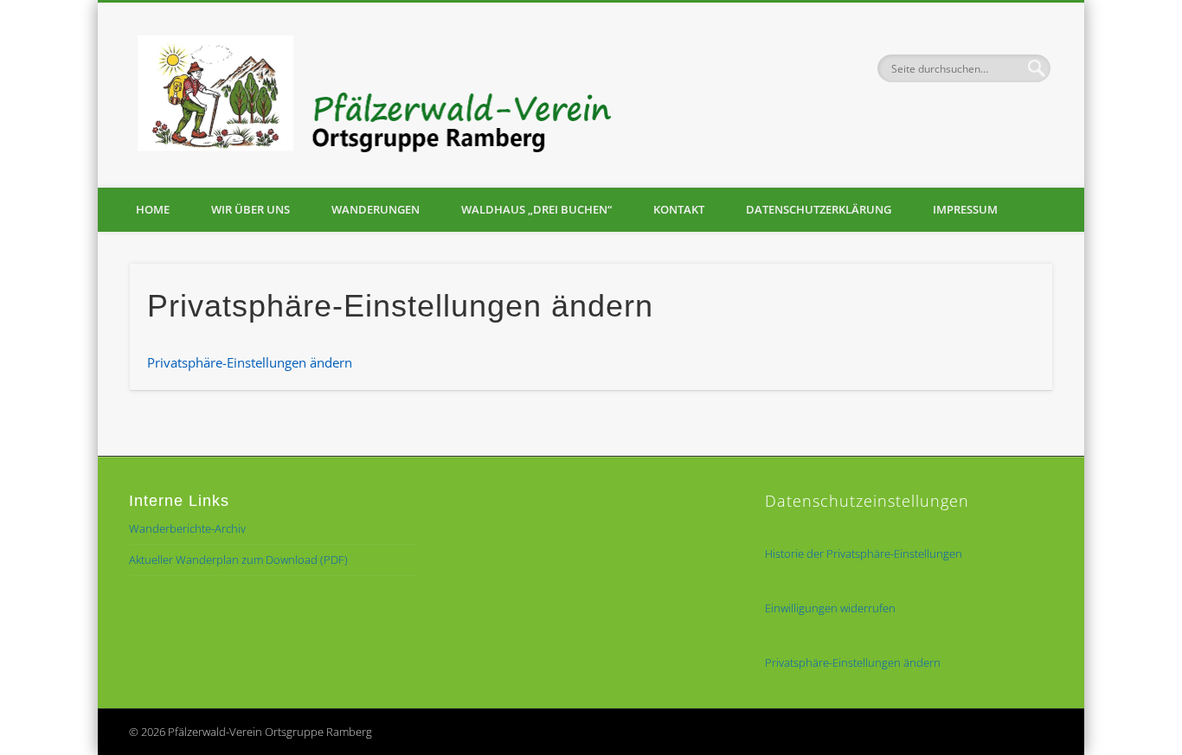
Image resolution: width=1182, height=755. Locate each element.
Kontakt (678, 209)
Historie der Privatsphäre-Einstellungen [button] (863, 553)
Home (153, 209)
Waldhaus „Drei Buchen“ (536, 209)
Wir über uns (250, 209)
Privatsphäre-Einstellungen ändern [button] (249, 362)
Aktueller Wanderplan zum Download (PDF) (238, 559)
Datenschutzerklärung (818, 209)
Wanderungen (375, 209)
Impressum (965, 209)
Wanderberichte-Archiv (187, 528)
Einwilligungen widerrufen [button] (830, 608)
